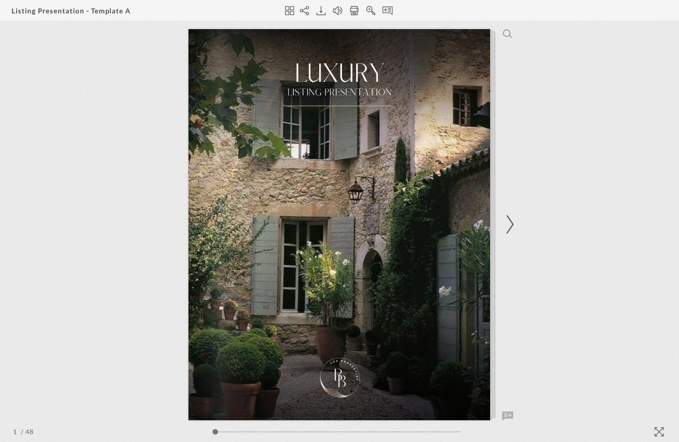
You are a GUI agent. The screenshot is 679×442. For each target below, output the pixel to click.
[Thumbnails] (289, 10)
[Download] (321, 10)
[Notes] (387, 10)
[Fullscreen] (659, 431)
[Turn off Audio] (337, 10)
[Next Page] (508, 224)
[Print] (354, 10)
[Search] (508, 34)
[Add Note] (508, 416)
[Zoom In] (370, 10)
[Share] (304, 10)
